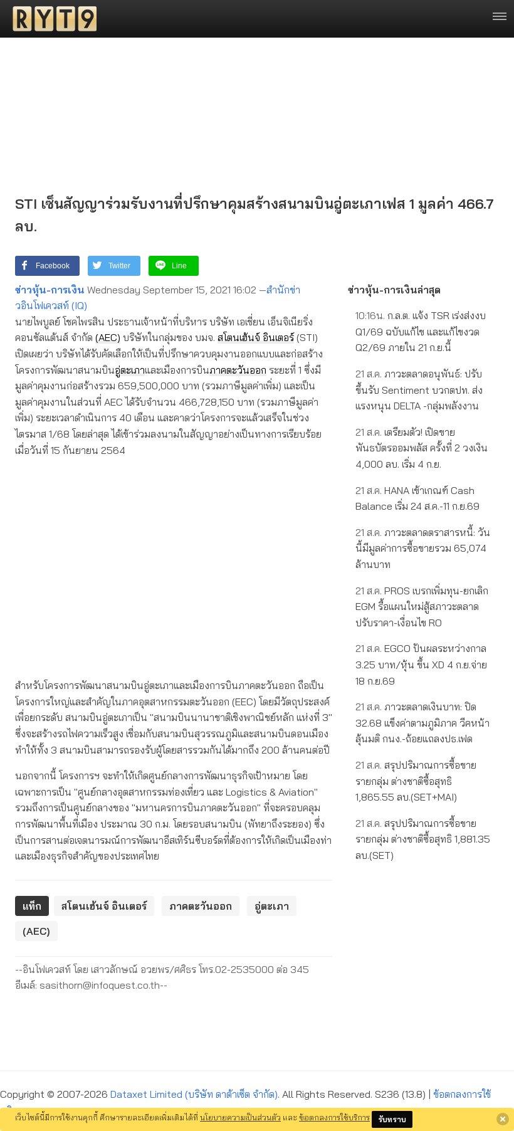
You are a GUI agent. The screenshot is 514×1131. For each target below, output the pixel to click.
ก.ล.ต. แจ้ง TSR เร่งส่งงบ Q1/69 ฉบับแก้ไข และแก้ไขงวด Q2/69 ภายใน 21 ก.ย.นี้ (420, 331)
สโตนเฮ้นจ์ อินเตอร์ (256, 337)
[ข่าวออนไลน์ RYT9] (51, 19)
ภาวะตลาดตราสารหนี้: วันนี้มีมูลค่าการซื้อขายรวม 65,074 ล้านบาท (422, 548)
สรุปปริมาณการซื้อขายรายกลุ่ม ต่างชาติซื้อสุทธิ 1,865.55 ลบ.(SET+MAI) (415, 781)
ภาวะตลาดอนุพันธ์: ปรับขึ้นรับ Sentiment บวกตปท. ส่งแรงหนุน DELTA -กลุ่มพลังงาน (419, 389)
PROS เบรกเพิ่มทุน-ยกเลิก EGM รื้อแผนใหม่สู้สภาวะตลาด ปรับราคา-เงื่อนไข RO (421, 606)
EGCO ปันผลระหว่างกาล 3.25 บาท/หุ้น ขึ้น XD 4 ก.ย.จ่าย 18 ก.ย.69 (421, 664)
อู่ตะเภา (130, 370)
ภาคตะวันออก (237, 370)
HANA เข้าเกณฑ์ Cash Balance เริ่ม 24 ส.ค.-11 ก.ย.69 (417, 498)
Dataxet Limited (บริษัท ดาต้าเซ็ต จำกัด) (194, 1094)
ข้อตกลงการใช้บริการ (334, 1117)
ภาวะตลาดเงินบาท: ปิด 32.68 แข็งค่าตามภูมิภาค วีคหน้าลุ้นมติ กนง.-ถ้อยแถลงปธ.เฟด (422, 722)
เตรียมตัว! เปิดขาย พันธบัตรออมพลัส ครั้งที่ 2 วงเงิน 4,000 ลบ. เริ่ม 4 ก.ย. (421, 448)
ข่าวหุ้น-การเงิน (50, 289)
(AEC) (107, 337)
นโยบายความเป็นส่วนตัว (240, 1117)
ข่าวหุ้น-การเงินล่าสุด (394, 289)
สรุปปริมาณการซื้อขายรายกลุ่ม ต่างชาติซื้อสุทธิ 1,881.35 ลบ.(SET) (422, 839)
